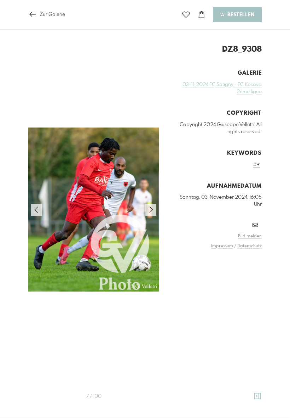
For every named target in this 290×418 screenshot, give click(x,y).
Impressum (222, 246)
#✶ (256, 164)
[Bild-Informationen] (257, 396)
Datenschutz (249, 246)
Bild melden (250, 236)
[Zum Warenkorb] (201, 14)
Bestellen (240, 14)
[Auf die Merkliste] (186, 14)
